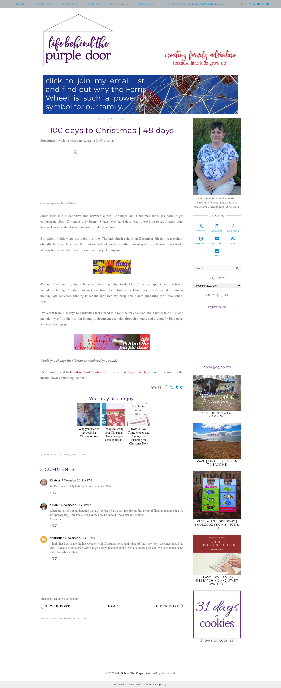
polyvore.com (52, 203)
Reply (53, 492)
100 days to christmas (56, 455)
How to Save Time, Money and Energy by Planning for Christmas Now (138, 436)
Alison (54, 505)
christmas (86, 455)
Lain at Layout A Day (131, 371)
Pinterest (72, 203)
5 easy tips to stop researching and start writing (217, 580)
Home (20, 3)
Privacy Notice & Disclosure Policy (196, 3)
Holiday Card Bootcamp (88, 371)
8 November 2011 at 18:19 (79, 538)
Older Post (166, 606)
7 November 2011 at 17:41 (78, 480)
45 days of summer (73, 455)
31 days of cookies (217, 640)
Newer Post (57, 606)
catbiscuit (56, 537)
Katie (63, 203)
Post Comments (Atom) (71, 618)
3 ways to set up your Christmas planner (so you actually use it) (113, 434)
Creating (70, 3)
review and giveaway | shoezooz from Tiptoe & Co (217, 525)
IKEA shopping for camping (217, 414)
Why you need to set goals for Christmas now (89, 432)
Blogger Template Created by (140, 684)
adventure (119, 3)
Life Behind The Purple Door (133, 673)
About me (44, 3)
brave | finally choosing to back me (217, 462)
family (94, 3)
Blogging (147, 3)
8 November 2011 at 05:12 (75, 505)
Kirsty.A (55, 480)
